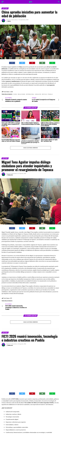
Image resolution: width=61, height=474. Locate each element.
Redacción (10, 175)
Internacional (30, 94)
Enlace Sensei (21, 94)
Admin (9, 21)
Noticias (44, 94)
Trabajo (50, 94)
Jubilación (38, 94)
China (15, 94)
